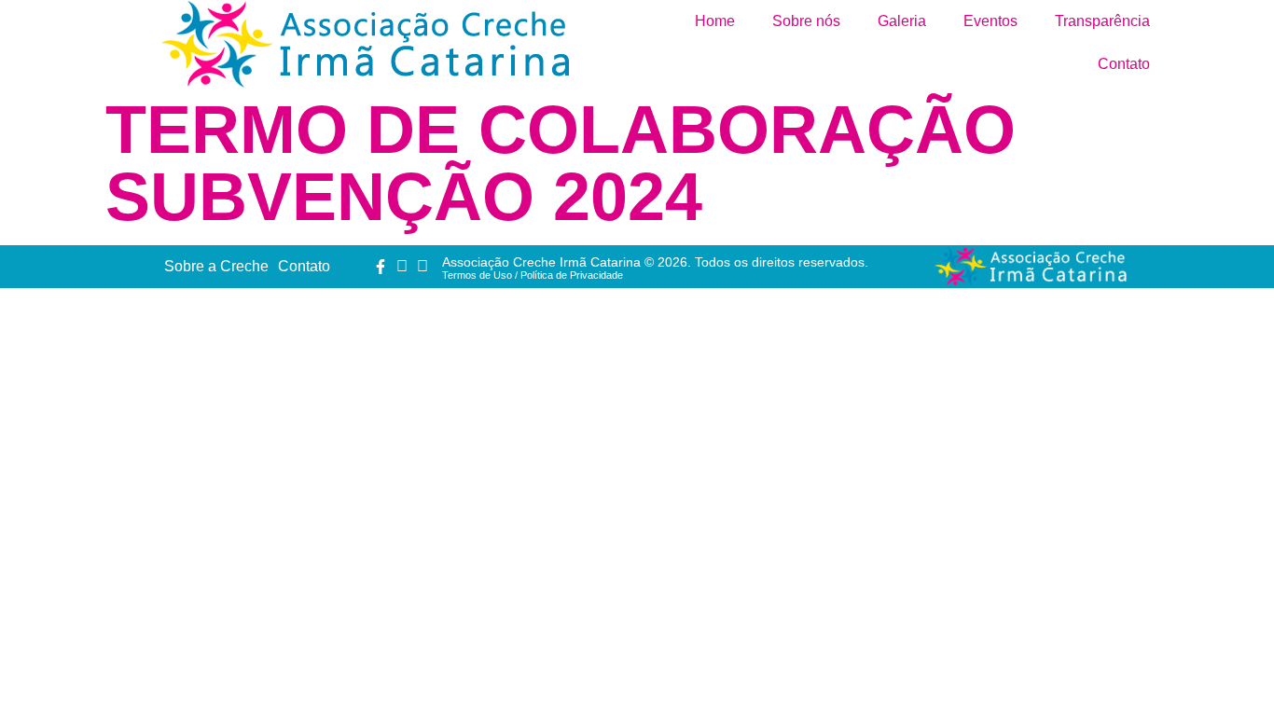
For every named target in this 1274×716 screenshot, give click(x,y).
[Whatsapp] (422, 266)
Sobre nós (806, 21)
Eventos (990, 21)
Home (715, 21)
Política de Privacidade (571, 275)
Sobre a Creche (216, 266)
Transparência (1102, 21)
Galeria (902, 21)
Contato (1124, 64)
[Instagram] (401, 266)
